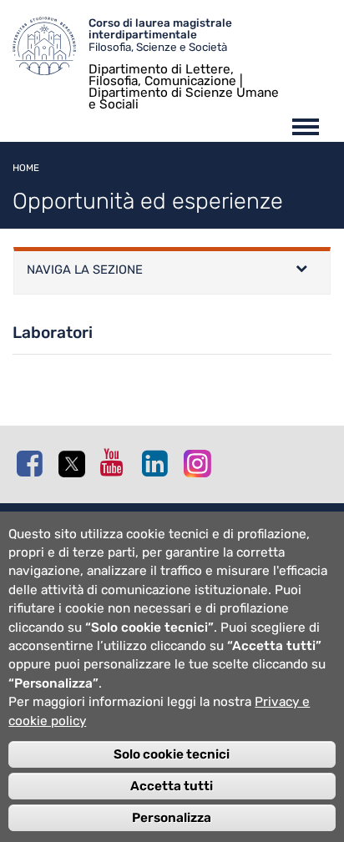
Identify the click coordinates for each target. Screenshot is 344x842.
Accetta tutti (171, 786)
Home (26, 168)
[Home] (51, 50)
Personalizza (171, 817)
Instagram (200, 463)
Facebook (33, 463)
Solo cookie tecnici (172, 754)
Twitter (75, 464)
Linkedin (159, 463)
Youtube (117, 462)
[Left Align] (301, 270)
